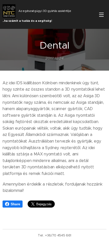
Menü (101, 14)
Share (15, 204)
